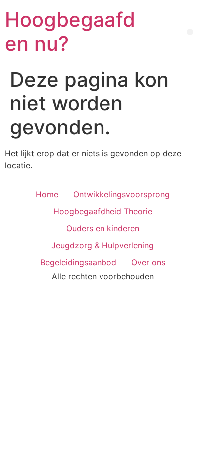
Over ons (148, 262)
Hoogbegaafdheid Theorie (102, 211)
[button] (190, 32)
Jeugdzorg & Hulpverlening (102, 245)
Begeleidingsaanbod (78, 262)
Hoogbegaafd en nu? (70, 31)
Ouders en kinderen (102, 228)
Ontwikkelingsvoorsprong (121, 194)
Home (47, 194)
